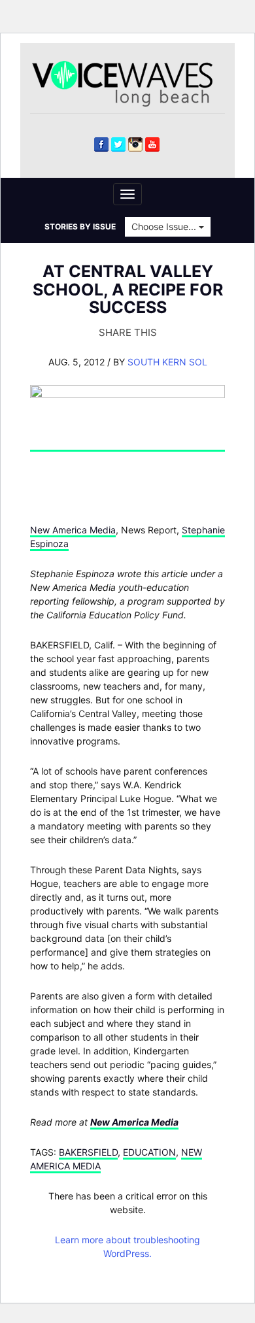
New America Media (73, 529)
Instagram (135, 144)
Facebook (101, 144)
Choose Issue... (165, 226)
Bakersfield (88, 1152)
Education (149, 1152)
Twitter (118, 144)
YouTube (152, 144)
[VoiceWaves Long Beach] (128, 82)
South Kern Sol (167, 361)
